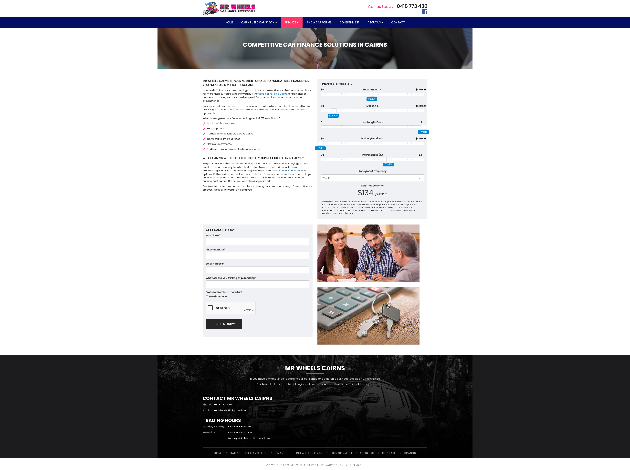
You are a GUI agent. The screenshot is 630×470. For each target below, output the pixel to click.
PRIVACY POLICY (332, 465)
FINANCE (291, 22)
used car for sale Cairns (272, 93)
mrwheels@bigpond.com (231, 410)
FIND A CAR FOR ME (319, 22)
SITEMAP (355, 465)
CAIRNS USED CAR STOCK (258, 22)
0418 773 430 (412, 6)
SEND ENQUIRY (224, 324)
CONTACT (398, 22)
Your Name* (213, 235)
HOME (229, 22)
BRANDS (410, 453)
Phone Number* (215, 249)
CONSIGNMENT (349, 22)
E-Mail (212, 296)
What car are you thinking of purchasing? (231, 278)
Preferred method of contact (224, 292)
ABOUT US (374, 22)
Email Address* (215, 263)
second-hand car (290, 170)
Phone (223, 296)
